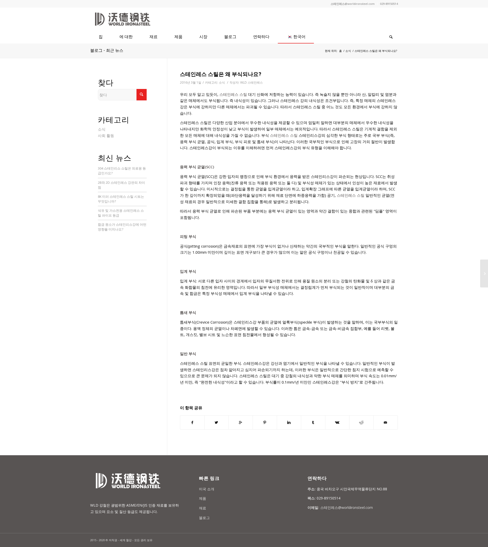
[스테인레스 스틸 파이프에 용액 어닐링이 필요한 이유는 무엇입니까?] (484, 273)
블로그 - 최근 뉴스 (106, 50)
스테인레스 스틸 (233, 94)
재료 (202, 508)
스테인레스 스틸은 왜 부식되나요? (220, 74)
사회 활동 (106, 135)
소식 (348, 51)
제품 (202, 498)
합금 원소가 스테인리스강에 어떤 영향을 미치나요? (122, 227)
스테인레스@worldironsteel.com (353, 4)
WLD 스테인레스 (251, 82)
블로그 (204, 517)
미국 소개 (206, 489)
